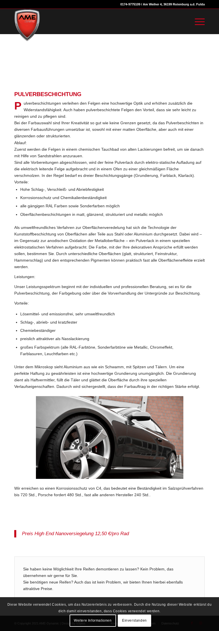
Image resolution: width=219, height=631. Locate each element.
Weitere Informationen (93, 620)
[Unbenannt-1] (27, 25)
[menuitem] (197, 21)
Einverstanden (134, 620)
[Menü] (197, 21)
